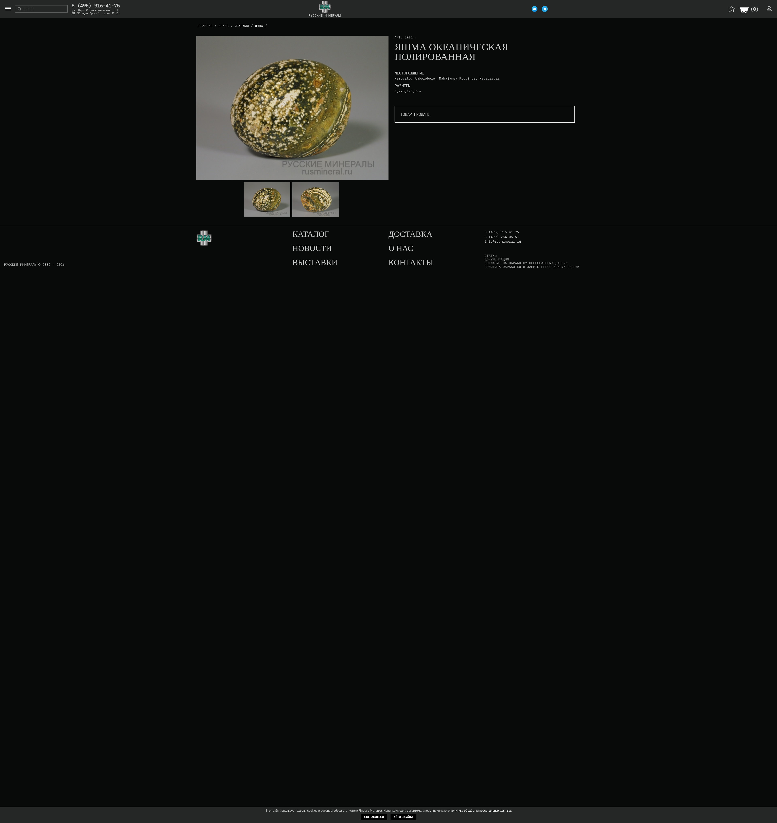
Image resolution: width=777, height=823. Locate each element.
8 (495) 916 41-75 (502, 232)
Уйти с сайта (403, 817)
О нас (400, 248)
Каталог (310, 234)
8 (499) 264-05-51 (502, 237)
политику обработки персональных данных (480, 810)
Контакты (410, 262)
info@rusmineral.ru (503, 241)
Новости (312, 248)
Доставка (410, 234)
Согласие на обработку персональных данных (526, 263)
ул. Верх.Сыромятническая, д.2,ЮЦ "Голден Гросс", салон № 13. (96, 11)
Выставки (315, 262)
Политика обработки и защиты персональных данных (532, 267)
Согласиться (374, 817)
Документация (497, 259)
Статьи (491, 255)
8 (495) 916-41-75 (96, 5)
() (754, 9)
